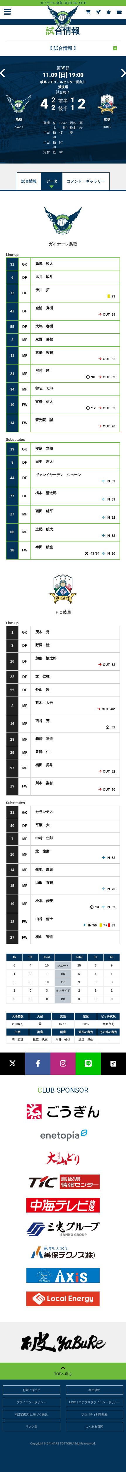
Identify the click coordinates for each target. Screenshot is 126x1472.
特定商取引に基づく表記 (31, 1414)
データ (51, 181)
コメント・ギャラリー (86, 181)
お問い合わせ (31, 1390)
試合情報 (29, 181)
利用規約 (94, 1390)
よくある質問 (94, 1426)
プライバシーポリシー (31, 1402)
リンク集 (31, 1426)
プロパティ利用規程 (94, 1414)
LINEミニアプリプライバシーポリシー (94, 1402)
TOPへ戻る (63, 1374)
